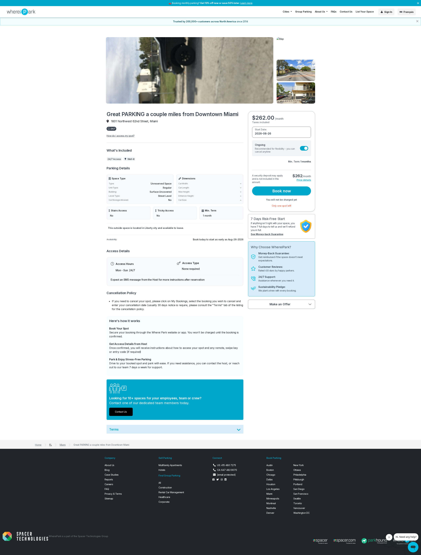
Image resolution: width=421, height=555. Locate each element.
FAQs (333, 11)
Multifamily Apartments (170, 465)
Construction (165, 487)
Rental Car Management (171, 492)
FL (50, 444)
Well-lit (131, 159)
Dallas (269, 479)
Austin (269, 465)
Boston (270, 470)
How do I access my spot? (121, 135)
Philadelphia (299, 474)
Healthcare (164, 497)
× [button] (418, 2)
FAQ (107, 489)
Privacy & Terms (113, 493)
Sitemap (109, 498)
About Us (109, 465)
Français (409, 12)
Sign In (388, 12)
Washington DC (301, 512)
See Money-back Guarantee (267, 234)
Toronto (297, 503)
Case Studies (112, 474)
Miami (63, 444)
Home (38, 444)
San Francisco (300, 493)
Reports (109, 479)
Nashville (271, 508)
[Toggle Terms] (239, 430)
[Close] (417, 21)
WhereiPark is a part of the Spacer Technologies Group (78, 536)
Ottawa (297, 470)
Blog (107, 470)
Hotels (162, 470)
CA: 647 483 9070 (227, 470)
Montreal (271, 503)
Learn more (246, 3)
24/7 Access (114, 159)
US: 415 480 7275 (226, 465)
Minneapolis (272, 498)
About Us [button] (320, 11)
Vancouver (299, 508)
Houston (270, 484)
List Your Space (365, 11)
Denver (270, 512)
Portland (297, 484)
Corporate (164, 501)
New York (298, 465)
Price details (304, 180)
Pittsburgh (298, 479)
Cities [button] (286, 11)
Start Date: (261, 129)
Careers (109, 484)
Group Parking (303, 11)
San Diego (299, 489)
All (160, 482)
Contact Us (346, 11)
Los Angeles (272, 489)
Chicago (270, 474)
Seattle (297, 498)
